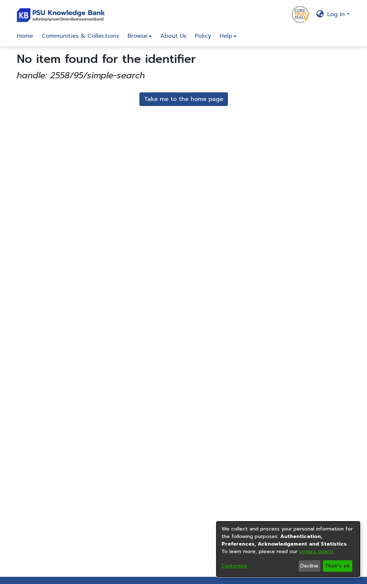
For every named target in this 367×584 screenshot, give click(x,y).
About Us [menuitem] (173, 36)
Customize (234, 566)
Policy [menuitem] (203, 36)
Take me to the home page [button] (183, 99)
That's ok (337, 566)
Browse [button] (137, 36)
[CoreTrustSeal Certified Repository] (301, 14)
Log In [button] (337, 14)
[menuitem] (140, 36)
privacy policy (316, 551)
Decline (309, 566)
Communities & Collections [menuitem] (80, 36)
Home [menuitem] (25, 36)
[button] (62, 14)
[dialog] (288, 549)
